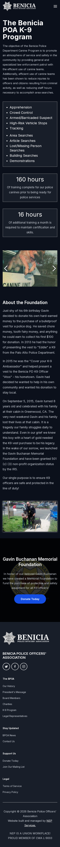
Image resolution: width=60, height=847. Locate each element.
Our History (9, 686)
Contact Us (9, 741)
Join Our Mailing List (13, 766)
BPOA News (9, 735)
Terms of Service (12, 786)
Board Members (11, 698)
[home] (19, 6)
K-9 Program (9, 710)
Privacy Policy (10, 792)
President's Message (14, 692)
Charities (7, 704)
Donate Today (30, 599)
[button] (55, 6)
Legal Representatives (15, 716)
